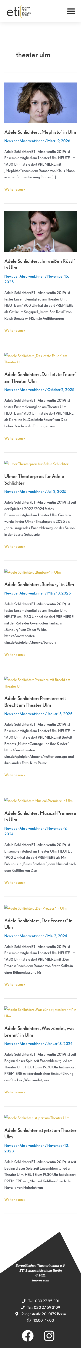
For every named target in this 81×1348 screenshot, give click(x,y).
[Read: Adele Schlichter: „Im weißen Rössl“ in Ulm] (40, 231)
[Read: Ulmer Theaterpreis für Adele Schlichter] (36, 463)
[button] (71, 11)
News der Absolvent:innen (24, 141)
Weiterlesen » (14, 188)
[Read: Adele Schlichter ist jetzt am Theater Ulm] (36, 1117)
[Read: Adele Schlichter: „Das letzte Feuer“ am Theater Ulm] (40, 358)
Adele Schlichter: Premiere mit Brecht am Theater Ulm (35, 701)
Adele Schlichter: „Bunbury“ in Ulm (39, 584)
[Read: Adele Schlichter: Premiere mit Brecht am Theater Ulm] (40, 682)
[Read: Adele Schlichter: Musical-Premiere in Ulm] (38, 800)
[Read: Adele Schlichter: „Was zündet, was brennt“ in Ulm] (40, 1012)
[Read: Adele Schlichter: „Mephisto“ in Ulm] (40, 102)
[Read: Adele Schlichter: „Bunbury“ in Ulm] (32, 571)
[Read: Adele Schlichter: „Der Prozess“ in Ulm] (35, 907)
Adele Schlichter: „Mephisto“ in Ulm (40, 132)
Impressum (40, 1280)
